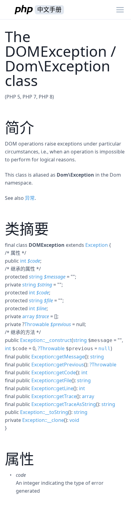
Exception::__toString (44, 412)
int (23, 260)
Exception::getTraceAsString (63, 404)
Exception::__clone (43, 420)
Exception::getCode (53, 372)
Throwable (36, 324)
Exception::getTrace (53, 396)
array (28, 316)
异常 (30, 198)
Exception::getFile (51, 380)
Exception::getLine (52, 388)
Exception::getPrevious (57, 364)
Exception (96, 245)
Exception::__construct (46, 340)
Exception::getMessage (58, 356)
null (104, 348)
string (36, 276)
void (74, 420)
